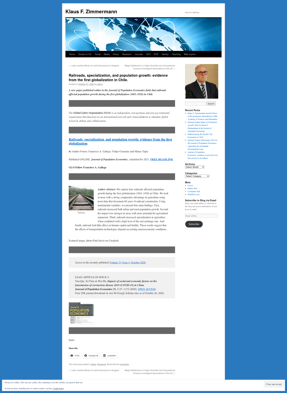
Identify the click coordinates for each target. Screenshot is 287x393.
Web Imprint (189, 54)
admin (100, 84)
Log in (190, 185)
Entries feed (192, 188)
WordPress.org (193, 194)
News (93, 364)
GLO (148, 54)
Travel (97, 54)
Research (126, 54)
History (165, 54)
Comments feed (194, 191)
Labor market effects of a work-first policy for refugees (94, 65)
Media (107, 54)
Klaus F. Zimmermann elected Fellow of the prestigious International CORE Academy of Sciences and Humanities (202, 116)
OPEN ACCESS (147, 289)
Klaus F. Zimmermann (91, 11)
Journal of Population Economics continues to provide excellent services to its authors (203, 155)
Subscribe (194, 224)
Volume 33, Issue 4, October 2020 (127, 262)
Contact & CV (84, 54)
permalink (124, 364)
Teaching (176, 54)
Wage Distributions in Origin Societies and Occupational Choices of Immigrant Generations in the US (150, 67)
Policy (116, 54)
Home (72, 54)
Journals (139, 54)
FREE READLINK (161, 159)
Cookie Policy (58, 388)
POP (156, 54)
